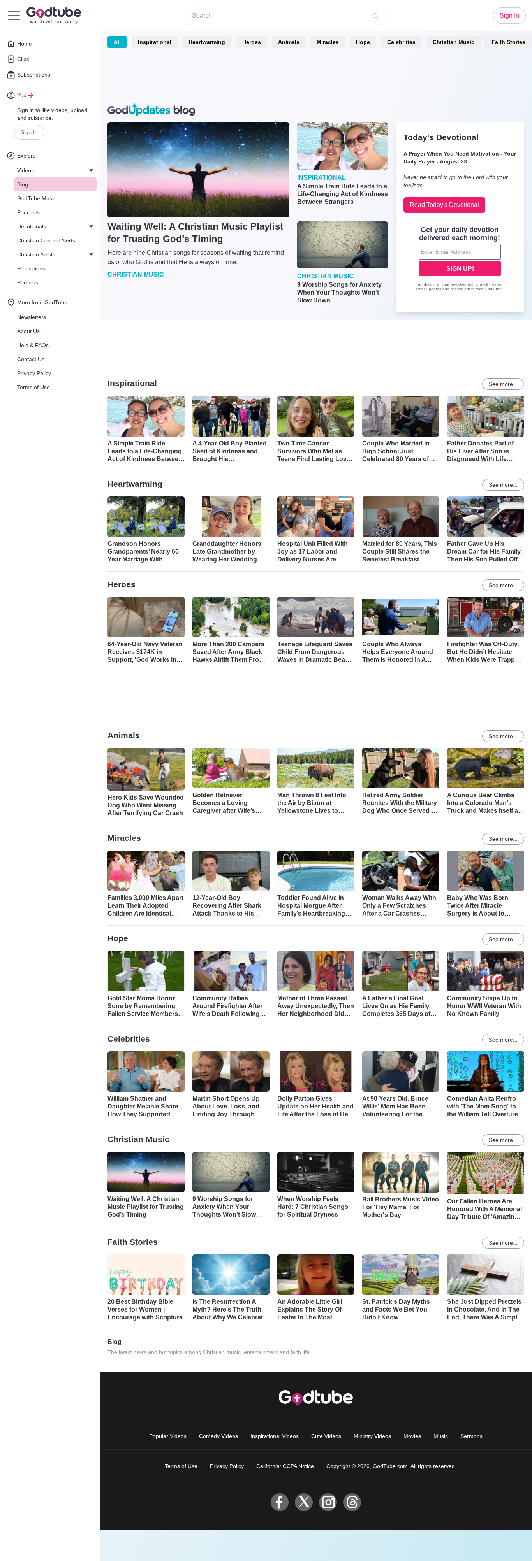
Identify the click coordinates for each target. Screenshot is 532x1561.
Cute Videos (326, 1436)
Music (440, 1436)
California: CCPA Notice (285, 1466)
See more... (503, 384)
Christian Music (453, 42)
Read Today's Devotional (444, 205)
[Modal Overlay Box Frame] (460, 259)
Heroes (251, 42)
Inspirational (154, 42)
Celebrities (401, 42)
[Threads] (352, 1502)
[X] (304, 1502)
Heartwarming (206, 42)
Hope (363, 42)
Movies (412, 1436)
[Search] (375, 15)
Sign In (29, 132)
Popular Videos (168, 1436)
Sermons (471, 1436)
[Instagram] (328, 1502)
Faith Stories (508, 42)
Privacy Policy (227, 1466)
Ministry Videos (372, 1436)
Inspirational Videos (274, 1436)
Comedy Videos (218, 1436)
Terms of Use (181, 1466)
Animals (288, 42)
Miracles (328, 42)
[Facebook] (280, 1502)
